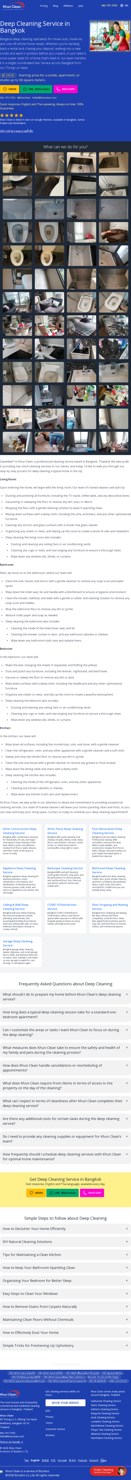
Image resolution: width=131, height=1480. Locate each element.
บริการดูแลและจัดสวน (112, 1373)
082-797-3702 (109, 5)
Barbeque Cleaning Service (65, 868)
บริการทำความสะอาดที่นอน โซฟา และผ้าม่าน (64, 1377)
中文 (53, 1460)
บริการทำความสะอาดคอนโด (22, 1373)
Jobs (80, 5)
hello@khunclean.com (44, 97)
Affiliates (68, 5)
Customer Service (55, 1429)
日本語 (45, 1460)
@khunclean (24, 97)
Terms (49, 1422)
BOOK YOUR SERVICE (65, 1403)
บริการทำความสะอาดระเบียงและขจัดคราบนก (24, 1381)
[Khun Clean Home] (14, 6)
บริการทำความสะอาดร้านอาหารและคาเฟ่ (67, 1381)
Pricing (43, 5)
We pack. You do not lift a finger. (103, 1377)
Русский (62, 1460)
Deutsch (93, 1460)
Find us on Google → (11, 1441)
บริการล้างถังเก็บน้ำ (97, 1381)
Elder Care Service (118, 1381)
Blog (55, 5)
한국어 (72, 1460)
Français (82, 1460)
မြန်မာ (103, 1460)
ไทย (27, 1460)
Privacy (49, 1416)
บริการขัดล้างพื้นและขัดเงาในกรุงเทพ (82, 1373)
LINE (38, 89)
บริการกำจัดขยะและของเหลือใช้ (26, 1377)
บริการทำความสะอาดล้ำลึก (16, 131)
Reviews (50, 1435)
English (35, 1460)
